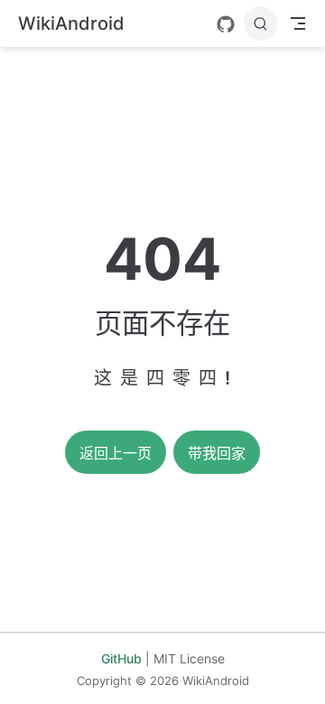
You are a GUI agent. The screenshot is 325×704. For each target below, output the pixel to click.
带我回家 (217, 453)
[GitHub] (225, 24)
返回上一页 (115, 453)
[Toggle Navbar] (298, 23)
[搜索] (261, 23)
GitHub (121, 658)
